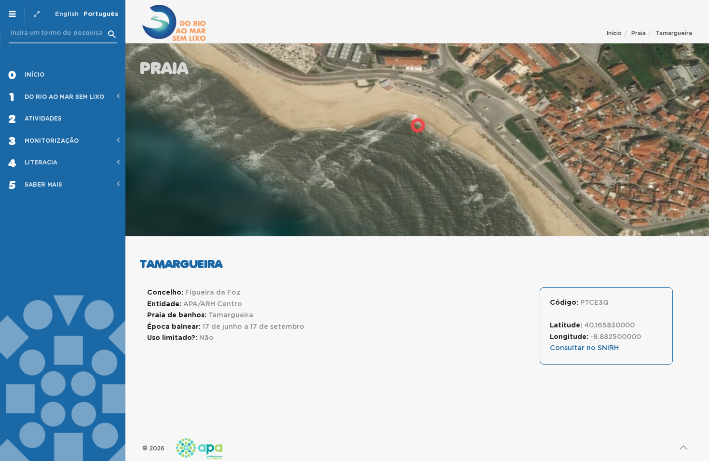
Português (100, 14)
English (67, 14)
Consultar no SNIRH (584, 348)
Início (614, 33)
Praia (638, 33)
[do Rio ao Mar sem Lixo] (174, 23)
